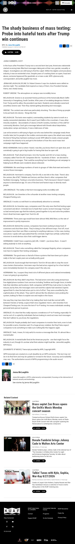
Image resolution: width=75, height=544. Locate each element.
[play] (5, 10)
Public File (61, 513)
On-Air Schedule (48, 518)
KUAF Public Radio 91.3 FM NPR (33, 509)
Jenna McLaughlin (14, 45)
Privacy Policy (62, 517)
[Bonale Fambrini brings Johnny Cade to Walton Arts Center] (17, 444)
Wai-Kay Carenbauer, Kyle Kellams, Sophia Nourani (46, 479)
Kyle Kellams (35, 414)
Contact (30, 514)
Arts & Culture (36, 437)
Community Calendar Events (49, 509)
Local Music (35, 401)
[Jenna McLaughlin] (6, 375)
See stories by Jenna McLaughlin (26, 382)
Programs (46, 514)
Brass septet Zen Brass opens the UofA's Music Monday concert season (49, 407)
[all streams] (72, 10)
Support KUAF (32, 518)
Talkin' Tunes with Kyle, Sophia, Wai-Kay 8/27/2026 (50, 474)
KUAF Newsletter (63, 509)
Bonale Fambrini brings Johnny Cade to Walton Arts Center (50, 441)
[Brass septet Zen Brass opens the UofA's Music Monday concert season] (17, 408)
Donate (67, 3)
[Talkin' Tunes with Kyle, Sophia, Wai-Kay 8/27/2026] (17, 476)
